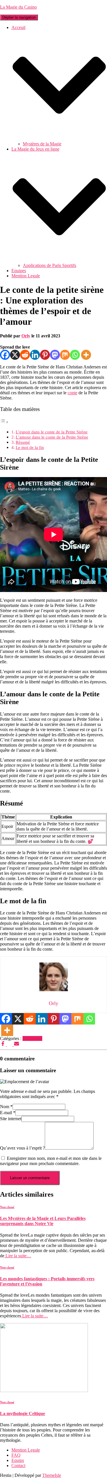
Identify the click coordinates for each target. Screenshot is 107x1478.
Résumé (23, 442)
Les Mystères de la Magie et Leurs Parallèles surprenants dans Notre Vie (43, 1221)
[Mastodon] (55, 355)
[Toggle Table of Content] (4, 422)
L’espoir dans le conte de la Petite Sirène (52, 431)
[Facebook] (5, 355)
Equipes (18, 270)
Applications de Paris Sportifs (49, 265)
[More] (86, 355)
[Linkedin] (35, 355)
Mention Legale (25, 275)
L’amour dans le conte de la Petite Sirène (52, 437)
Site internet (10, 1118)
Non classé (32, 1038)
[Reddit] (25, 355)
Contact (18, 1465)
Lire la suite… (17, 1255)
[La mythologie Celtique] (44, 1390)
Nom (6, 1106)
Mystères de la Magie (42, 143)
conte (72, 392)
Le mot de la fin (30, 447)
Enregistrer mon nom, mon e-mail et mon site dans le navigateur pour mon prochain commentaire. (51, 1161)
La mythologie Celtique (22, 1413)
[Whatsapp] (75, 355)
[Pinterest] (45, 355)
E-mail (7, 1112)
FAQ (16, 1455)
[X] (15, 355)
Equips (17, 1460)
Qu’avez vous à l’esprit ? (22, 1148)
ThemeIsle (51, 1475)
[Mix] (65, 355)
